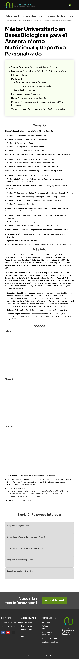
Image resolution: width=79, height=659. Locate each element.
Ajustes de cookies (50, 642)
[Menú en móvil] (73, 5)
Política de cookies (50, 638)
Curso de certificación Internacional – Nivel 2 (26, 537)
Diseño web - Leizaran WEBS (39, 656)
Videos (24, 633)
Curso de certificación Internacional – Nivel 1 (26, 548)
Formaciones (26, 626)
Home (9, 20)
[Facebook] (3, 632)
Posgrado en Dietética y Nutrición (21, 560)
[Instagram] (13, 632)
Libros (23, 637)
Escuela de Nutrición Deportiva (20, 571)
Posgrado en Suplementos (18, 526)
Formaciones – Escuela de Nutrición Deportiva (27, 20)
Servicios (25, 622)
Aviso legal (46, 622)
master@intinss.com (22, 500)
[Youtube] (8, 632)
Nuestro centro (27, 629)
